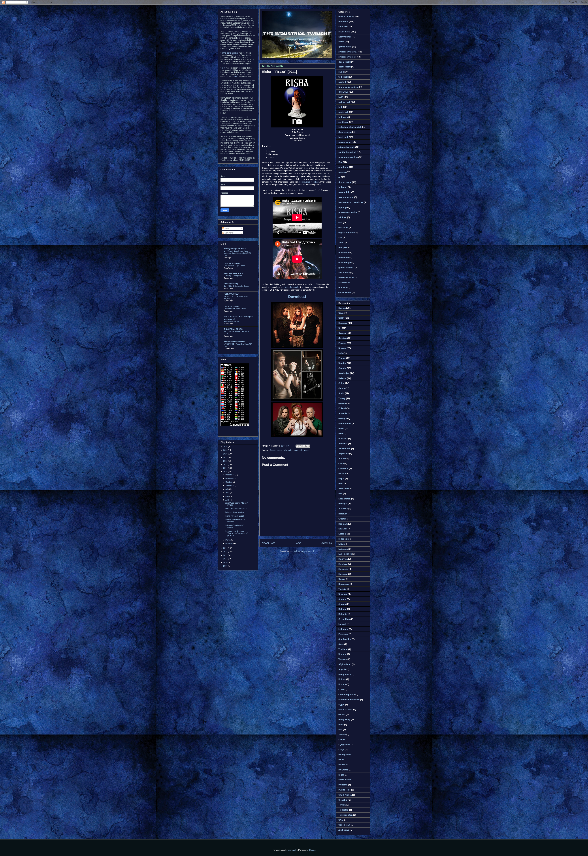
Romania (343, 438)
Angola (342, 669)
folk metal (288, 450)
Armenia (342, 413)
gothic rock (344, 102)
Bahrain (342, 609)
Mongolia (343, 569)
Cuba (341, 689)
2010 (225, 562)
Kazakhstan (344, 498)
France (342, 358)
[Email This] (297, 446)
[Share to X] (302, 446)
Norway (342, 348)
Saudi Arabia (345, 795)
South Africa (344, 639)
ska (340, 237)
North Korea (344, 779)
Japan (341, 388)
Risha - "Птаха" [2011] (279, 72)
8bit (340, 222)
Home (297, 543)
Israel (341, 433)
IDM (340, 162)
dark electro (344, 132)
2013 (225, 552)
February (229, 543)
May (227, 496)
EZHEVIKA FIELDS (232, 263)
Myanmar (343, 769)
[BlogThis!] (300, 446)
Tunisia (342, 589)
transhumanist (346, 197)
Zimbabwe (343, 830)
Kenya (341, 739)
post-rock (343, 112)
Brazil (341, 428)
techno (342, 172)
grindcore (343, 167)
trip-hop (342, 287)
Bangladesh (344, 674)
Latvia (341, 544)
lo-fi (340, 107)
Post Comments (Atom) (303, 551)
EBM (340, 97)
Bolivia (342, 679)
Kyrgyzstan (344, 744)
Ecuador (342, 528)
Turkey (341, 398)
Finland (342, 343)
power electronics (347, 212)
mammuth (292, 850)
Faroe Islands (345, 709)
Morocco (343, 574)
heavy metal (344, 37)
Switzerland (344, 448)
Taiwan (342, 805)
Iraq (340, 729)
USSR (341, 318)
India (341, 724)
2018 (225, 461)
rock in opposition (348, 157)
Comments (229, 233)
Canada (342, 368)
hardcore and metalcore (350, 202)
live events (344, 272)
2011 (225, 559)
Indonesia (343, 539)
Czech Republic (346, 694)
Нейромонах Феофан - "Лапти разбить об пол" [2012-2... (236, 533)
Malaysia (343, 559)
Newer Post (268, 543)
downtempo (344, 262)
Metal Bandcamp (231, 284)
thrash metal (344, 182)
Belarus (342, 378)
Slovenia (342, 443)
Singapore (343, 584)
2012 (225, 555)
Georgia (342, 418)
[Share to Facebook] (305, 446)
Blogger (312, 850)
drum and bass (346, 277)
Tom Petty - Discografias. (233, 276)
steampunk (344, 282)
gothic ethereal (346, 267)
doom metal (344, 62)
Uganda (342, 654)
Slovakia (342, 800)
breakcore (343, 257)
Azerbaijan (343, 373)
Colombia (343, 468)
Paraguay (343, 634)
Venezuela (343, 488)
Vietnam (342, 659)
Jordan (342, 734)
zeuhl (341, 242)
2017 (225, 465)
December (230, 475)
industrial (298, 450)
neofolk (342, 82)
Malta (341, 759)
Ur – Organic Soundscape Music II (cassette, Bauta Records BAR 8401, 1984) (237, 253)
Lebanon (343, 549)
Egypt (341, 704)
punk (341, 72)
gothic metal (344, 46)
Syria (341, 644)
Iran (340, 493)
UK (339, 328)
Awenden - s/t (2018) (231, 321)
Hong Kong (344, 719)
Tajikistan (343, 810)
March (228, 540)
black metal (344, 31)
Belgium (342, 513)
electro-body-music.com (234, 342)
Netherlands (344, 423)
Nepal (341, 478)
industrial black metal (349, 127)
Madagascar (344, 754)
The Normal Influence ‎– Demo (235, 309)
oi (339, 177)
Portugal (342, 503)
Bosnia (342, 684)
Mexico (342, 473)
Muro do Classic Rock (233, 273)
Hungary (342, 323)
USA (340, 313)
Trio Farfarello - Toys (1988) (234, 266)
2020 (225, 454)
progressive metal (347, 51)
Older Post (326, 543)
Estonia (342, 534)
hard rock (343, 137)
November (230, 478)
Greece (342, 403)
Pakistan (342, 784)
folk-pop (342, 187)
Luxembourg (345, 554)
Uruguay (342, 594)
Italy (340, 353)
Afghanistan (344, 664)
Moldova (342, 564)
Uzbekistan (344, 825)
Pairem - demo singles (234, 512)
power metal (344, 142)
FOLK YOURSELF (231, 294)
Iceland (342, 624)
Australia (343, 508)
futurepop (343, 252)
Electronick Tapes (231, 306)
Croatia (342, 519)
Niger (341, 775)
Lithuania (343, 629)
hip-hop (342, 207)
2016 (225, 468)
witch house (344, 292)
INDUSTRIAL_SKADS (233, 329)
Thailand (343, 649)
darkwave (343, 92)
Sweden (342, 338)
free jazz (342, 247)
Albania (342, 599)
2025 (225, 450)
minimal (342, 217)
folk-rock (343, 117)
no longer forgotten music (235, 249)
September (230, 485)
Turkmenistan (345, 815)
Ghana (341, 714)
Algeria (342, 604)
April (227, 500)
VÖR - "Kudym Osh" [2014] (236, 509)
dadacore (343, 227)
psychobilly (344, 192)
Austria (342, 458)
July (227, 489)
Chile (341, 463)
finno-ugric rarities (348, 87)
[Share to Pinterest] (308, 446)
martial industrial (347, 152)
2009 (225, 566)
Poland (342, 408)
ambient (342, 26)
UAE (340, 820)
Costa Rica (344, 619)
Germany (343, 333)
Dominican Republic (349, 699)
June (227, 493)
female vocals (276, 450)
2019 (225, 457)
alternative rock (346, 147)
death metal (344, 66)
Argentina (343, 453)
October (228, 482)
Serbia (341, 579)
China (341, 383)
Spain (341, 393)
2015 (225, 472)
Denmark (343, 524)
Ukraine (342, 363)
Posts (226, 228)
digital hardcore (346, 232)
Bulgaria (342, 614)
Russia (306, 450)
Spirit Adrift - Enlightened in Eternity (236, 286)
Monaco (342, 764)
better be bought (292, 287)
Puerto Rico (344, 790)
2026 (225, 447)
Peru (340, 483)
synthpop (343, 122)
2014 (225, 548)
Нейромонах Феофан (308, 182)
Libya (341, 749)
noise (341, 41)
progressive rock (347, 57)
